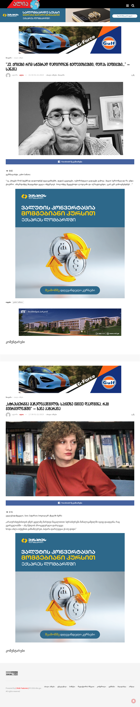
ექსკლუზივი (62, 687)
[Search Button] (133, 6)
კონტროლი (101, 687)
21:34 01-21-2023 (36, 75)
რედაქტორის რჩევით (86, 687)
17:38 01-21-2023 (36, 414)
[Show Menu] (127, 6)
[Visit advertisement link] (70, 42)
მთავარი (9, 58)
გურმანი (112, 687)
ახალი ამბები (18, 58)
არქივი (131, 687)
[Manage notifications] (133, 701)
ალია (21, 75)
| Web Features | (22, 688)
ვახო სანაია (18, 302)
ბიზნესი (72, 687)
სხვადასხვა (122, 687)
